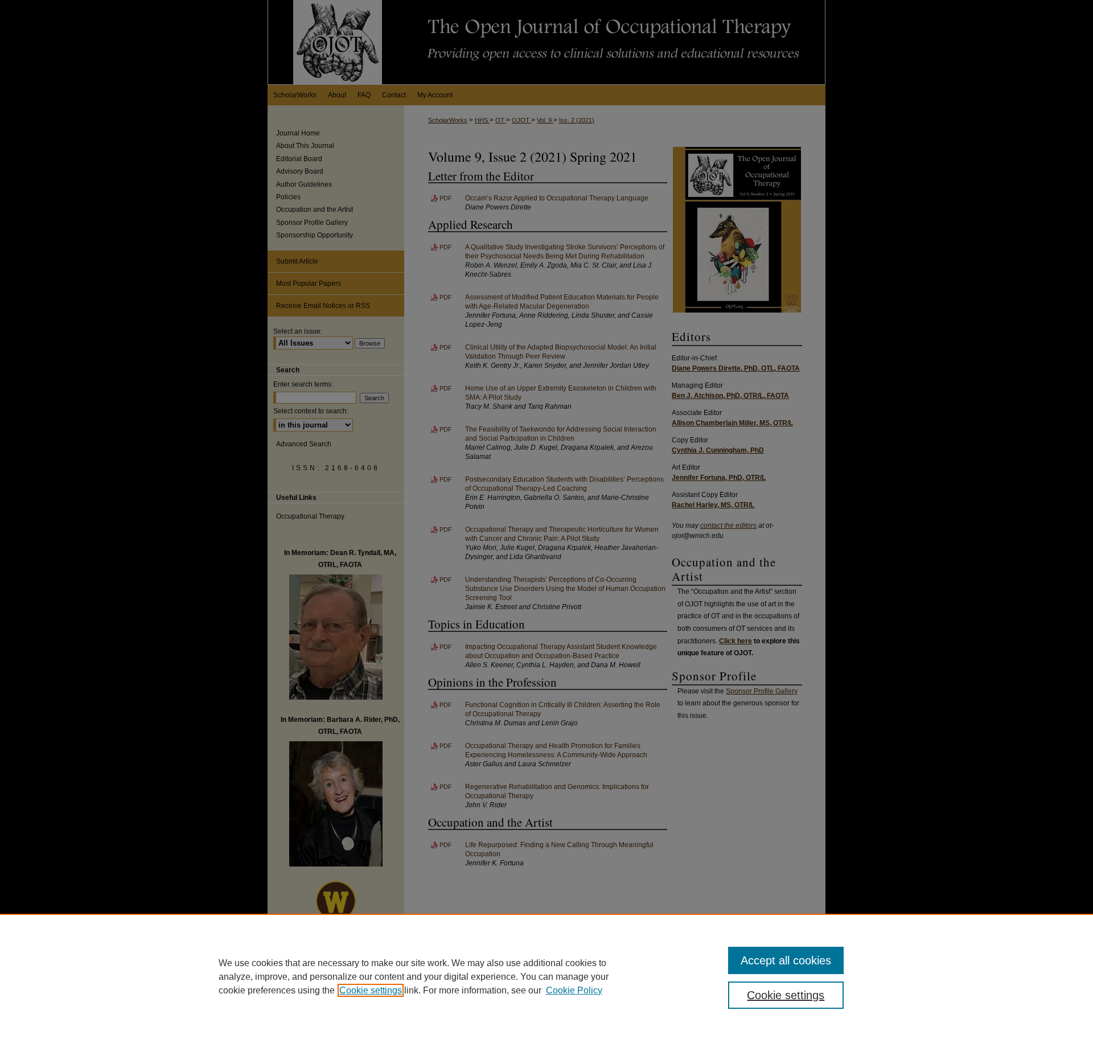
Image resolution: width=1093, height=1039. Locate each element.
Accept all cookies (786, 960)
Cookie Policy (574, 990)
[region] (546, 976)
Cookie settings (370, 990)
